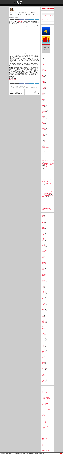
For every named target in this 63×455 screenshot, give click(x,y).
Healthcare (43, 94)
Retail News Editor (19, 17)
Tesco (42, 445)
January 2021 (43, 217)
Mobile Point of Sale (44, 110)
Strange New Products (45, 440)
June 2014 (43, 299)
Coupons (43, 76)
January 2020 (43, 229)
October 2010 (43, 352)
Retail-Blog (43, 428)
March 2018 (43, 245)
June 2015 (43, 285)
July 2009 (43, 370)
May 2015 (43, 286)
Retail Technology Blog (45, 426)
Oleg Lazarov (43, 416)
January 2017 (43, 262)
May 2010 (43, 358)
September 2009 (44, 368)
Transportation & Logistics (45, 147)
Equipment (43, 83)
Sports (42, 140)
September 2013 (44, 310)
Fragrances (43, 88)
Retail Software (44, 129)
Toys (42, 145)
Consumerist (43, 391)
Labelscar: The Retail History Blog (46, 409)
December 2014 (44, 292)
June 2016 (43, 270)
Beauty (42, 65)
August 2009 (43, 369)
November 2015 (44, 279)
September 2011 (44, 339)
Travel (42, 148)
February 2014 (43, 304)
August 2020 (43, 222)
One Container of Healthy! (45, 181)
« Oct (42, 22)
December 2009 (44, 364)
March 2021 (43, 216)
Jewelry (43, 99)
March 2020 (43, 227)
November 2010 (44, 351)
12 (50, 16)
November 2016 (44, 264)
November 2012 (44, 322)
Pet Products (43, 117)
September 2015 (44, 281)
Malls (42, 104)
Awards (43, 63)
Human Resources (44, 98)
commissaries (20, 87)
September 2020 (44, 221)
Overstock (43, 116)
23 (45, 19)
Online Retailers (44, 112)
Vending (43, 151)
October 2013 (43, 309)
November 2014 (44, 293)
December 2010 (44, 350)
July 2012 (43, 327)
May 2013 (43, 315)
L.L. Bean (43, 408)
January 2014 (43, 305)
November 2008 (44, 380)
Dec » (44, 22)
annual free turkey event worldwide (14, 87)
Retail (22, 86)
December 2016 (44, 263)
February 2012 (43, 333)
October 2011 (43, 338)
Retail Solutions (44, 130)
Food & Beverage (15, 86)
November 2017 (44, 250)
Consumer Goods (44, 70)
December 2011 (44, 335)
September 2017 (44, 252)
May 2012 (43, 329)
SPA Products (43, 139)
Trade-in (43, 146)
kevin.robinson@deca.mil (12, 79)
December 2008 (44, 379)
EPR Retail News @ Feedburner (46, 398)
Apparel (43, 57)
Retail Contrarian (44, 421)
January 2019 (43, 238)
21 (42, 19)
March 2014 (43, 303)
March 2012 (43, 332)
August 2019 (43, 233)
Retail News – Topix (44, 422)
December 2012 (44, 321)
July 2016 (43, 269)
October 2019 (43, 232)
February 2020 (43, 228)
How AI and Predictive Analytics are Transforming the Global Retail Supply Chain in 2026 (48, 174)
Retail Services (43, 128)
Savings (43, 135)
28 (42, 20)
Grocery (18, 86)
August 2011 (43, 340)
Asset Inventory (44, 59)
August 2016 (43, 268)
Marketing (43, 106)
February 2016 (43, 275)
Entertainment (43, 81)
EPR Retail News (20, 21)
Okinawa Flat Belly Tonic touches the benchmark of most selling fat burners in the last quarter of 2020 (47, 177)
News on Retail (44, 415)
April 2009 (43, 374)
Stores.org (43, 439)
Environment (43, 82)
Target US (43, 444)
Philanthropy (43, 118)
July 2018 (43, 244)
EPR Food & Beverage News (45, 397)
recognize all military (27, 87)
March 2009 (43, 375)
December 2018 (44, 239)
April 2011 (43, 345)
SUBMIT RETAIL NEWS (47, 8)
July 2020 (43, 223)
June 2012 (43, 328)
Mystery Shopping (44, 111)
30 (45, 20)
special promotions (32, 87)
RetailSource (43, 432)
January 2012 (43, 334)
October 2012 (43, 323)
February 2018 (43, 246)
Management (20, 86)
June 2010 (43, 357)
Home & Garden (44, 95)
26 (50, 19)
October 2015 (43, 280)
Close (45, 1)
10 (47, 16)
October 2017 (43, 251)
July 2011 (43, 341)
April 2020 (43, 226)
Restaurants (43, 123)
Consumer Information (44, 71)
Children (43, 69)
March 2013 (43, 317)
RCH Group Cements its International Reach (47, 206)
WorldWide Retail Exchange (45, 450)
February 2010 (43, 362)
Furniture (43, 89)
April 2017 (43, 258)
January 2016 (43, 276)
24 (47, 19)
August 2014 (43, 297)
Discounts (43, 77)
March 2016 (43, 274)
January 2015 (43, 291)
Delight (43, 393)
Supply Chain (43, 142)
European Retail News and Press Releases (47, 402)
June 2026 (43, 215)
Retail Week (43, 427)
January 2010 (43, 363)
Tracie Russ (35, 87)
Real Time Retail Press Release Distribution (47, 420)
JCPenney (43, 405)
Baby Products (43, 64)
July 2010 (43, 356)
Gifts (42, 92)
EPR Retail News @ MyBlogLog (46, 399)
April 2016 (43, 273)
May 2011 (43, 344)
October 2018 (43, 240)
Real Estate (43, 122)
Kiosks (42, 100)
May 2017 (43, 257)
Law (42, 101)
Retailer (24, 86)
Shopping (43, 136)
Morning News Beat (44, 414)
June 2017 (43, 256)
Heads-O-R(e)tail (44, 404)
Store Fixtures (43, 141)
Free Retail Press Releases (45, 403)
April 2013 (43, 316)
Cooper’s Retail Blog (44, 392)
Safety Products (44, 134)
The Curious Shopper (44, 446)
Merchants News (44, 411)
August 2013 (43, 311)
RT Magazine (43, 434)
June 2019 (43, 234)
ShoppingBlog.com (44, 438)
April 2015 (43, 287)
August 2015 (43, 282)
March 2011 (43, 346)
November (23, 87)
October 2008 (43, 381)
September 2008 (44, 382)
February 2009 (43, 376)
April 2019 (43, 235)
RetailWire (43, 433)
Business (11, 86)
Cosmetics (43, 75)
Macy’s (42, 410)
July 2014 (43, 298)
